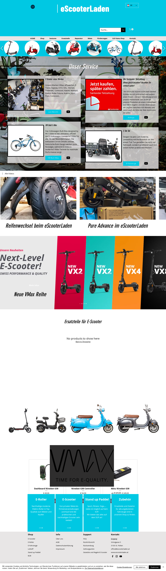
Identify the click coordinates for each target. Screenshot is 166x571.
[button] (131, 29)
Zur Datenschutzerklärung (94, 568)
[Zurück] (12, 272)
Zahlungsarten (88, 549)
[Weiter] (154, 272)
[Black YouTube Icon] (120, 556)
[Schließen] (163, 567)
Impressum (60, 549)
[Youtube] (68, 112)
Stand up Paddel (34, 552)
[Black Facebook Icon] (112, 556)
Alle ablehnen (140, 567)
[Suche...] (123, 30)
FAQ (85, 539)
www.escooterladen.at (119, 552)
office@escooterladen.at (120, 549)
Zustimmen (155, 567)
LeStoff (30, 549)
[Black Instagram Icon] (116, 556)
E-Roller (31, 542)
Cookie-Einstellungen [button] (124, 567)
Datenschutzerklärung (64, 545)
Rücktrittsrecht (89, 542)
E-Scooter (31, 539)
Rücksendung (88, 545)
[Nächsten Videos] (163, 198)
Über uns (59, 539)
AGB (57, 542)
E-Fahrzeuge (32, 545)
